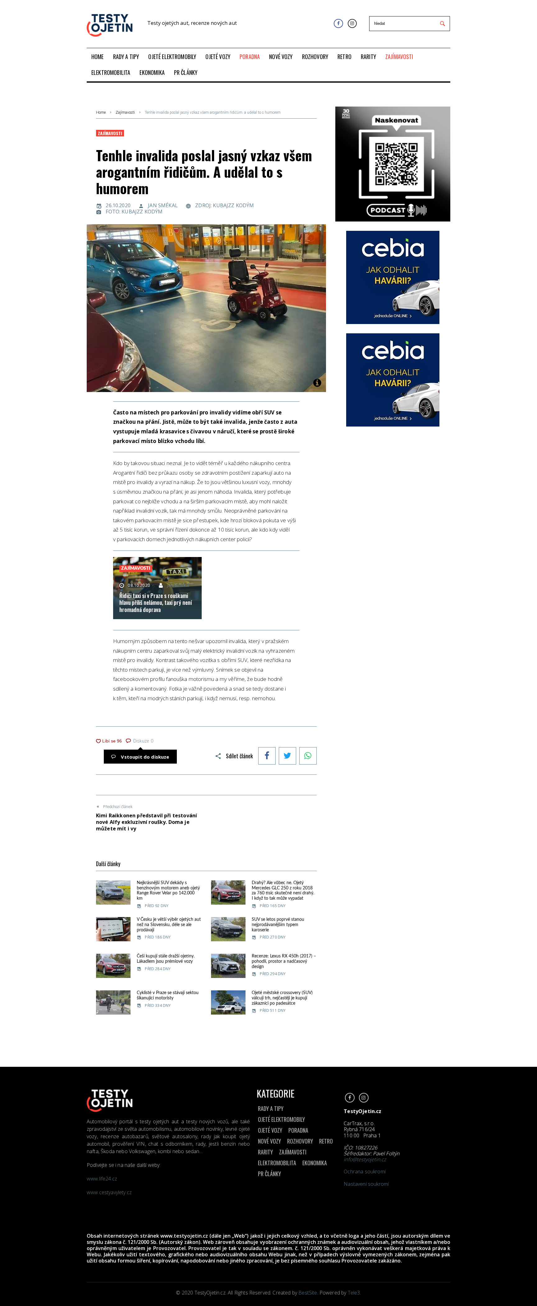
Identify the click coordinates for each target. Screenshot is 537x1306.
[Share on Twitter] (287, 756)
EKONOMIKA (314, 1163)
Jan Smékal (163, 205)
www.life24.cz (102, 1178)
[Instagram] (352, 23)
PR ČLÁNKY (269, 1174)
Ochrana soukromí (365, 1171)
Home (101, 112)
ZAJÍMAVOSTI (292, 1152)
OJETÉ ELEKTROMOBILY (281, 1119)
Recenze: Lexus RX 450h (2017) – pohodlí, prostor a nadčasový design (284, 961)
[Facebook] (338, 23)
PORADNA (298, 1130)
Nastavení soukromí (366, 1183)
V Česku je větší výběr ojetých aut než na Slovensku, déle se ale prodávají (169, 924)
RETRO (326, 1141)
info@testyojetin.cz (365, 1159)
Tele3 (354, 1292)
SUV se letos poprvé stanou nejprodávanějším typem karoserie (278, 924)
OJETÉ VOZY (270, 1130)
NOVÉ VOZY (269, 1141)
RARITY (265, 1152)
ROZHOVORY (300, 1141)
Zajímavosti (125, 112)
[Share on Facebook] (267, 756)
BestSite (307, 1292)
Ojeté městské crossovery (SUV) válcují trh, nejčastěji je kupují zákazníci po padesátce (282, 998)
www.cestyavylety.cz (110, 1192)
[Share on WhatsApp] (308, 756)
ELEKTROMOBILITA (277, 1163)
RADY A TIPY (270, 1108)
